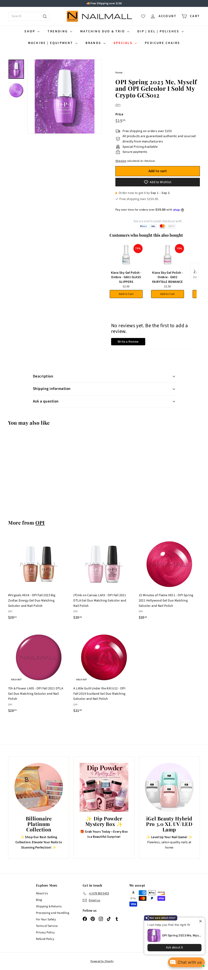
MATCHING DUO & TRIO (103, 31)
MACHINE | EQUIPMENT (51, 43)
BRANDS (94, 43)
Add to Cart (126, 294)
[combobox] (28, 16)
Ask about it (174, 947)
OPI (117, 105)
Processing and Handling (52, 913)
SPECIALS (124, 43)
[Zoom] (65, 96)
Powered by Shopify (102, 961)
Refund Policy (45, 939)
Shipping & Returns (49, 906)
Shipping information (52, 388)
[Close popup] (201, 921)
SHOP (30, 31)
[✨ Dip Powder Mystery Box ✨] (104, 787)
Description (43, 376)
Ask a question (46, 401)
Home (119, 72)
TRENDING (58, 31)
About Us (42, 893)
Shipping (120, 161)
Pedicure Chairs (162, 43)
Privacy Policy (45, 932)
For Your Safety (46, 919)
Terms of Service (46, 926)
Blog (39, 900)
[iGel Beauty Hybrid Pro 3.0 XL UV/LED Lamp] (169, 787)
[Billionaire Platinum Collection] (38, 787)
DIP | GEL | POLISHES (158, 31)
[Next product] (195, 271)
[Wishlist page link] (143, 16)
